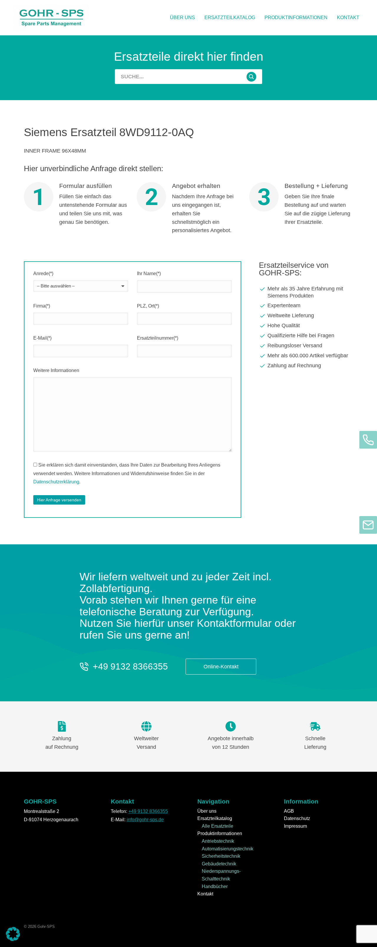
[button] (13, 934)
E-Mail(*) (42, 338)
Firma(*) (41, 305)
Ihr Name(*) (149, 273)
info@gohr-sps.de (145, 819)
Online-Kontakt (221, 667)
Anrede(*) (43, 273)
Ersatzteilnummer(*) (157, 338)
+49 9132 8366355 (130, 666)
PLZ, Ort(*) (148, 305)
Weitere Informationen (56, 370)
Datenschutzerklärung (56, 481)
